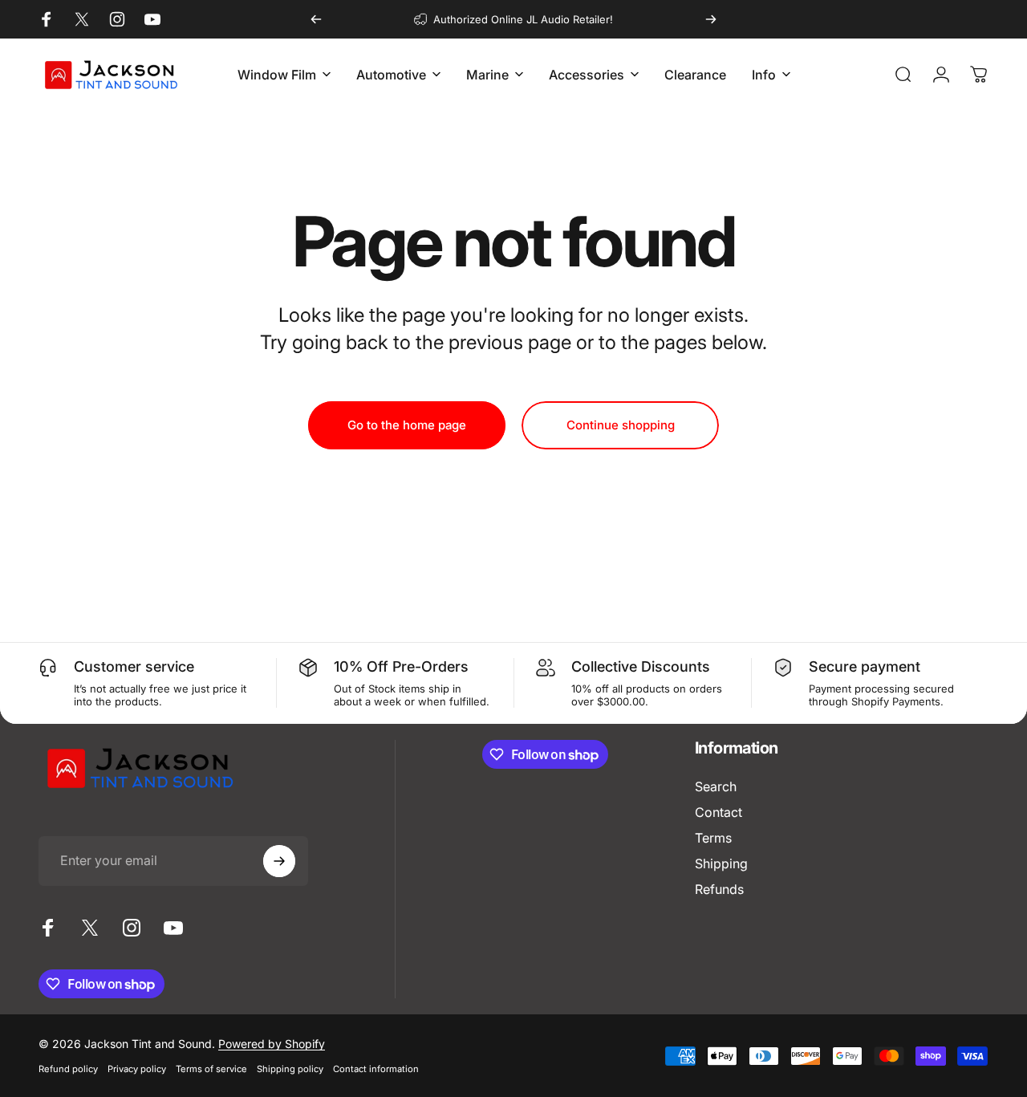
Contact (718, 812)
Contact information (376, 1069)
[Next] (711, 19)
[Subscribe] (279, 861)
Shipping (721, 863)
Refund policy (68, 1069)
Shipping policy (290, 1069)
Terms (713, 838)
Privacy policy (137, 1069)
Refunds (719, 889)
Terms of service (211, 1069)
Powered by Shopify (271, 1043)
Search (716, 786)
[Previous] (316, 19)
